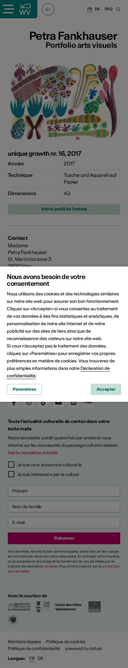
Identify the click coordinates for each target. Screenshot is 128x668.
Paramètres (24, 389)
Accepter (106, 389)
